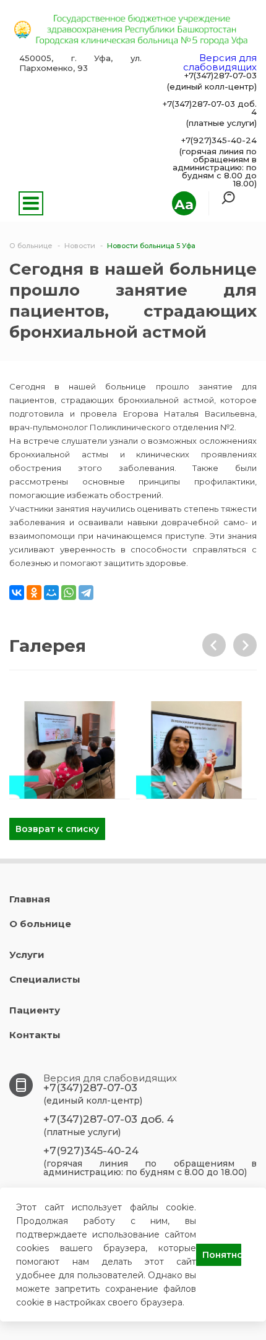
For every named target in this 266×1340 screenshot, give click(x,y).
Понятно (221, 1254)
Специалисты (44, 979)
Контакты (35, 1035)
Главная (29, 899)
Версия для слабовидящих (220, 62)
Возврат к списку (57, 828)
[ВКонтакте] (16, 592)
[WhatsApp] (68, 592)
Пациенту (34, 1010)
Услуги (27, 954)
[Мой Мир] (51, 592)
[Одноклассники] (34, 592)
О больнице (40, 924)
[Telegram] (86, 592)
